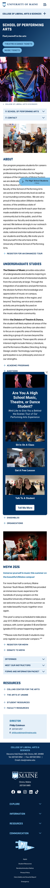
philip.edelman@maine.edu (24, 732)
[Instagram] (25, 792)
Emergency (25, 881)
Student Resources (25, 864)
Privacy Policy (25, 872)
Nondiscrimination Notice (25, 868)
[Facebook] (13, 792)
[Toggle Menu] (45, 4)
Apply (25, 859)
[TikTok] (37, 792)
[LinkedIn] (31, 792)
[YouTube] (19, 792)
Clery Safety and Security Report (25, 877)
